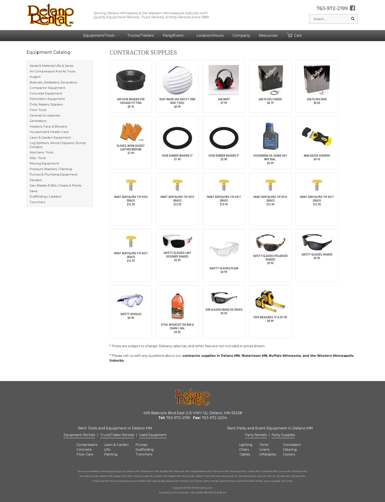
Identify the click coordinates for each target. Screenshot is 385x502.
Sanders (36, 180)
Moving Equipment (44, 163)
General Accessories (45, 115)
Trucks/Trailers (140, 35)
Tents (263, 445)
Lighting (245, 445)
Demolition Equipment (47, 99)
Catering (290, 449)
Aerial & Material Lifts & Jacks (51, 66)
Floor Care (85, 454)
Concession (292, 445)
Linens (264, 449)
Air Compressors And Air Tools (52, 71)
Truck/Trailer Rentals (117, 435)
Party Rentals (256, 435)
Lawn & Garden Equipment (50, 137)
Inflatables (267, 454)
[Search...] (353, 18)
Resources (268, 35)
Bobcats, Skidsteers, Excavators (53, 82)
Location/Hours (210, 35)
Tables (244, 454)
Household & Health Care (49, 132)
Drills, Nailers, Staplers (46, 104)
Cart (298, 35)
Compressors (87, 445)
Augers (35, 77)
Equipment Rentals (79, 435)
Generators (38, 121)
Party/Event (174, 35)
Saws (33, 191)
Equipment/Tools (99, 35)
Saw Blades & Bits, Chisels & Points (55, 185)
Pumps (141, 445)
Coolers (289, 454)
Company (241, 35)
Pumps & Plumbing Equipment (53, 174)
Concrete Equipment (46, 93)
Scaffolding (145, 449)
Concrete (84, 449)
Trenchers (37, 202)
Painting (111, 454)
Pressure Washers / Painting (51, 169)
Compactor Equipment (47, 88)
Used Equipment (153, 435)
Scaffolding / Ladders (45, 196)
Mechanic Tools (41, 152)
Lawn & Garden (116, 445)
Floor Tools (38, 110)
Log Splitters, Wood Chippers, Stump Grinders (58, 145)
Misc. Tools (38, 158)
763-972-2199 (332, 8)
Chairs (244, 449)
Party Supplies (283, 435)
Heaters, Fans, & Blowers (48, 126)
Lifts (107, 449)
